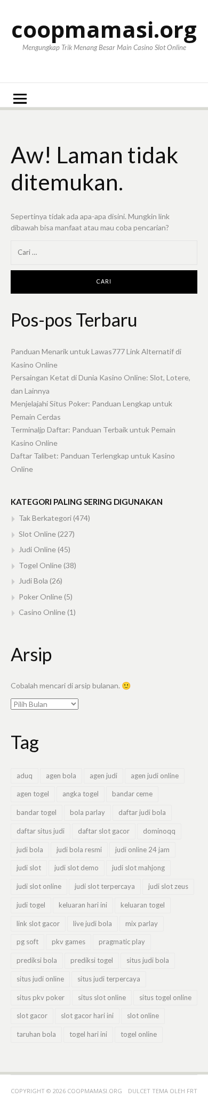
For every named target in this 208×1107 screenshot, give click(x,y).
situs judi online (40, 979)
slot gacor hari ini (87, 1015)
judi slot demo (76, 867)
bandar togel (37, 812)
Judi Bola (33, 580)
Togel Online (40, 565)
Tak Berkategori (45, 517)
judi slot (29, 867)
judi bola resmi (79, 849)
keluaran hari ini (83, 905)
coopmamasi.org (104, 29)
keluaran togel (143, 905)
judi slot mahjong (138, 867)
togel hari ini (88, 1034)
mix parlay (141, 923)
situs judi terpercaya (108, 979)
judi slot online (39, 886)
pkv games (68, 941)
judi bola (30, 849)
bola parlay (87, 812)
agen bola (61, 775)
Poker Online (40, 596)
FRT (192, 1091)
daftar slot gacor (104, 831)
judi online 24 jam (142, 849)
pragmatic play (122, 941)
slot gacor (32, 1015)
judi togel (31, 905)
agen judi (103, 775)
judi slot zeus (168, 886)
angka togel (80, 793)
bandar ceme (132, 793)
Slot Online (37, 533)
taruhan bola (36, 1034)
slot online (143, 1015)
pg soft (27, 941)
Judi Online (37, 549)
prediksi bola (37, 960)
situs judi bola (147, 960)
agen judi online (155, 775)
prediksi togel (91, 960)
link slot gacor (38, 923)
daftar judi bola (142, 812)
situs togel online (165, 997)
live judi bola (92, 923)
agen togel (33, 793)
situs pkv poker (41, 997)
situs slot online (102, 997)
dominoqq (159, 831)
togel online (139, 1034)
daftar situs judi (41, 831)
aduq (25, 775)
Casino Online (42, 612)
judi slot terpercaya (105, 886)
